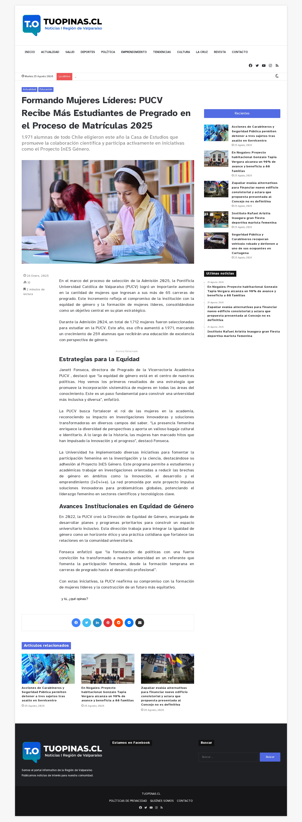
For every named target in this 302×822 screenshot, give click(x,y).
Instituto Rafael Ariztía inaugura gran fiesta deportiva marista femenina (254, 218)
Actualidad (29, 89)
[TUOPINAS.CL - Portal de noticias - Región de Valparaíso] (62, 25)
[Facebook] (250, 66)
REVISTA (220, 52)
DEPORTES (88, 52)
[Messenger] (129, 622)
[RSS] (277, 66)
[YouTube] (263, 66)
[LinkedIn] (97, 622)
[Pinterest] (107, 622)
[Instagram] (270, 66)
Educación (46, 89)
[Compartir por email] (139, 622)
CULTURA (183, 52)
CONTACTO (240, 52)
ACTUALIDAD (50, 52)
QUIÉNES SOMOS (162, 801)
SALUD (70, 52)
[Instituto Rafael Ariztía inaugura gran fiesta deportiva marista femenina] (216, 219)
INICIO (30, 52)
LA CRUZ (202, 52)
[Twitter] (257, 66)
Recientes (242, 113)
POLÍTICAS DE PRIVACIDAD (128, 801)
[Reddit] (118, 622)
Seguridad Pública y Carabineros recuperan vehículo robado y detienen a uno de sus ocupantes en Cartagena (255, 244)
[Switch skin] (277, 76)
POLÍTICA (108, 52)
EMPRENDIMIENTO (134, 52)
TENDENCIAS (162, 52)
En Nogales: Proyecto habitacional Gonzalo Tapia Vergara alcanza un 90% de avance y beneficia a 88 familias (254, 162)
